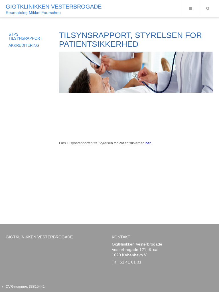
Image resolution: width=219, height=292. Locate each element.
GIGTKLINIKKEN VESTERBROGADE (54, 6)
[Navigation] (190, 8)
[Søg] (207, 8)
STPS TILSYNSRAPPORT (25, 36)
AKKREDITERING (24, 45)
